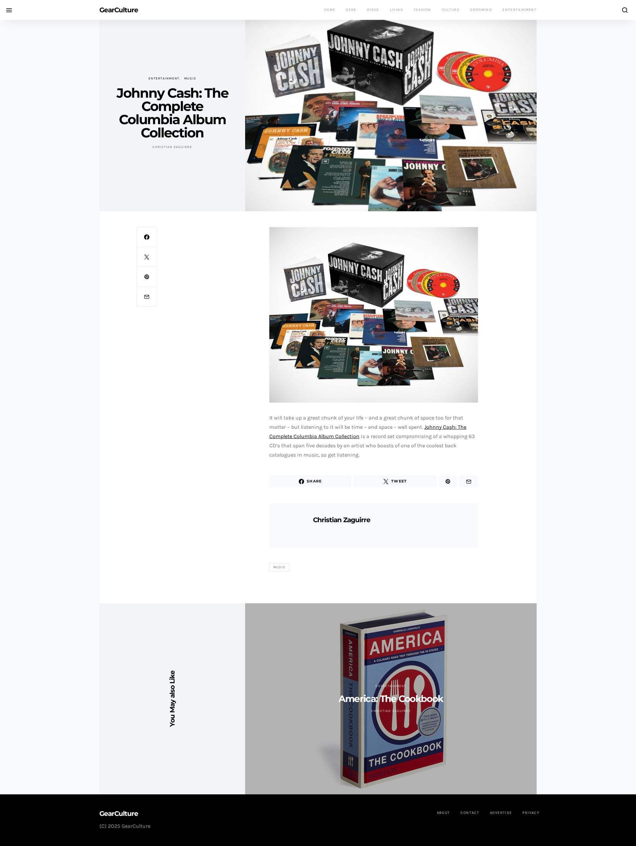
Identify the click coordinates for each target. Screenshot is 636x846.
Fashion (422, 10)
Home (330, 10)
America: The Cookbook (391, 698)
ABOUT (443, 813)
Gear (351, 10)
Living (396, 10)
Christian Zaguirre (172, 147)
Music (190, 78)
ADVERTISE (501, 813)
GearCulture (118, 10)
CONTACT (469, 813)
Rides (373, 10)
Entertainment (520, 10)
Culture (451, 10)
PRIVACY (530, 813)
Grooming (481, 10)
